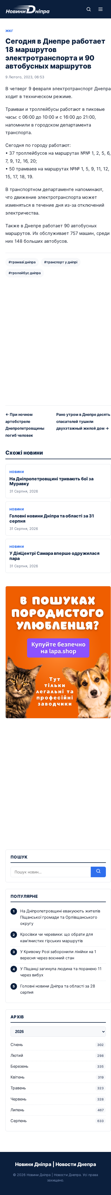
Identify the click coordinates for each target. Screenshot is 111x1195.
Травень (57, 1088)
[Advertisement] (55, 341)
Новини (16, 472)
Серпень (57, 1120)
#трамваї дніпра (22, 262)
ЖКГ (9, 31)
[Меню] (100, 9)
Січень (57, 1044)
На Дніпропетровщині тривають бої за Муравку (51, 481)
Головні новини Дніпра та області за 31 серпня (51, 518)
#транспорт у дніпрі (60, 262)
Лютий (57, 1055)
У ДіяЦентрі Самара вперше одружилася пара (54, 555)
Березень (57, 1066)
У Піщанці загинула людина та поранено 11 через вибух (61, 971)
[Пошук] (89, 9)
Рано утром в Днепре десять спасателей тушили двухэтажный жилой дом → (83, 421)
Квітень (57, 1077)
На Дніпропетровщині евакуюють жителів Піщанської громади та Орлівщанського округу (60, 917)
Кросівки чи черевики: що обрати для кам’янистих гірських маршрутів (56, 937)
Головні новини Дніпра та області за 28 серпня (57, 989)
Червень (57, 1099)
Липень (57, 1109)
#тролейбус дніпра (25, 273)
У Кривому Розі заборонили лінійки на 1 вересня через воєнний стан (58, 954)
